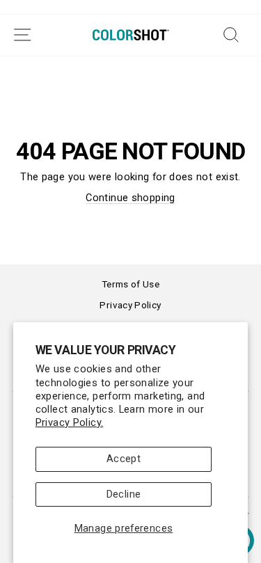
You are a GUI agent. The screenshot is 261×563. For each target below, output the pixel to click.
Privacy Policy (130, 304)
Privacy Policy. (69, 422)
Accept (123, 458)
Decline (123, 494)
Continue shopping (130, 197)
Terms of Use (130, 284)
